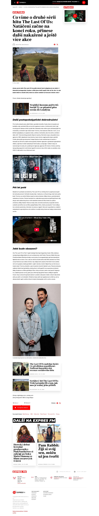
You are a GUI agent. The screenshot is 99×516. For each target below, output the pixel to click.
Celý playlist (56, 3)
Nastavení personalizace (18, 511)
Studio (68, 7)
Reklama (34, 497)
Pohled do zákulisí (65, 471)
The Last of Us (51, 414)
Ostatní (45, 491)
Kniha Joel (36, 414)
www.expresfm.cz (78, 477)
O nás (44, 496)
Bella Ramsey (26, 414)
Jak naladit (35, 491)
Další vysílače (22, 483)
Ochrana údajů (47, 494)
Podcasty (34, 496)
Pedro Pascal (43, 414)
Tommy (57, 414)
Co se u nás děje (81, 471)
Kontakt (34, 499)
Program (34, 492)
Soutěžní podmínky (48, 492)
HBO (31, 414)
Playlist (34, 494)
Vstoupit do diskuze (22, 407)
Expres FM (57, 477)
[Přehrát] (83, 2)
